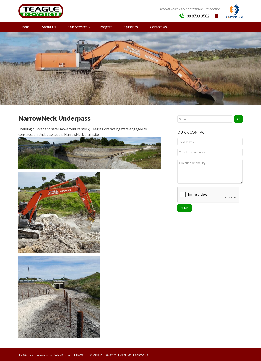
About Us (49, 26)
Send (184, 208)
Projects (106, 26)
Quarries (131, 26)
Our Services (77, 26)
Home (25, 26)
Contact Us (158, 26)
